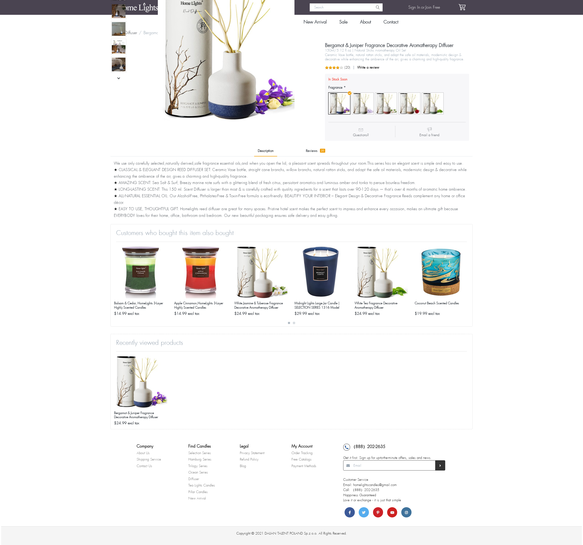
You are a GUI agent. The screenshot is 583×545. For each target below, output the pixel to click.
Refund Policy (249, 459)
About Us (143, 453)
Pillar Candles (198, 492)
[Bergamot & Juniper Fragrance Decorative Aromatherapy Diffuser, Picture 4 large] (118, 29)
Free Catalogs (302, 459)
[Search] (378, 7)
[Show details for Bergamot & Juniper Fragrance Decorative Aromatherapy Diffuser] (140, 381)
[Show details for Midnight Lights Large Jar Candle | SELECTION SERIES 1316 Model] (321, 271)
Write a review (368, 67)
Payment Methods (304, 466)
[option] (140, 281)
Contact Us (144, 466)
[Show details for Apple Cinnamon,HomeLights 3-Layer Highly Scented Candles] (200, 271)
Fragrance (335, 87)
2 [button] (294, 323)
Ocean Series (198, 472)
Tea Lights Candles (201, 485)
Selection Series (199, 453)
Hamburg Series (199, 459)
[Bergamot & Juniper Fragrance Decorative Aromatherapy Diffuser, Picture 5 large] (118, 47)
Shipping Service (149, 459)
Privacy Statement (252, 453)
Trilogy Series (197, 466)
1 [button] (289, 323)
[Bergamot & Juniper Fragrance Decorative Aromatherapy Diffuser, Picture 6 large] (118, 64)
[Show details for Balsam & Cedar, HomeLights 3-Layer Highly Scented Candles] (140, 271)
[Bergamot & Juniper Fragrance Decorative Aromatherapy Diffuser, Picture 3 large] (118, 11)
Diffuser (193, 479)
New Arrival (197, 498)
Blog (243, 466)
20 (347, 67)
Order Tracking (302, 453)
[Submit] (440, 465)
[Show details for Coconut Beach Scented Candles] (441, 271)
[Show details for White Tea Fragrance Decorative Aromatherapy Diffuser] (381, 271)
